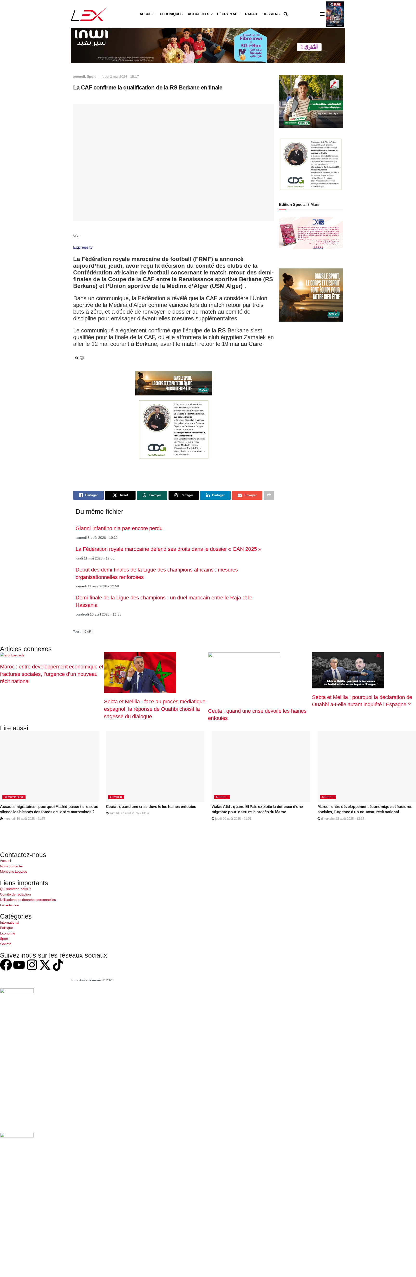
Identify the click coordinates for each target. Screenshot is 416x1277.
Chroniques (171, 14)
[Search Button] (286, 14)
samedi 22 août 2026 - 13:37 (129, 813)
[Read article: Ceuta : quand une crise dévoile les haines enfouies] (155, 766)
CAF (87, 631)
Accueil (147, 14)
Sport (91, 76)
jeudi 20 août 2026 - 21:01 (232, 818)
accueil (79, 76)
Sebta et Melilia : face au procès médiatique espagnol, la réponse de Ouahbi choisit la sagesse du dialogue (154, 709)
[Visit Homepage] (89, 14)
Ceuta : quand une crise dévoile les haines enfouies (151, 807)
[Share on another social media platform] (269, 495)
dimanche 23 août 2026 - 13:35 (342, 818)
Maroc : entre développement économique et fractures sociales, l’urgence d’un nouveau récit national (51, 674)
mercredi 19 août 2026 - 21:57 (24, 818)
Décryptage (228, 14)
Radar (251, 14)
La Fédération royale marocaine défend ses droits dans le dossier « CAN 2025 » (168, 549)
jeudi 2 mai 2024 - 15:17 (120, 76)
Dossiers (271, 14)
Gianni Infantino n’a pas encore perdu (119, 528)
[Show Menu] (322, 14)
